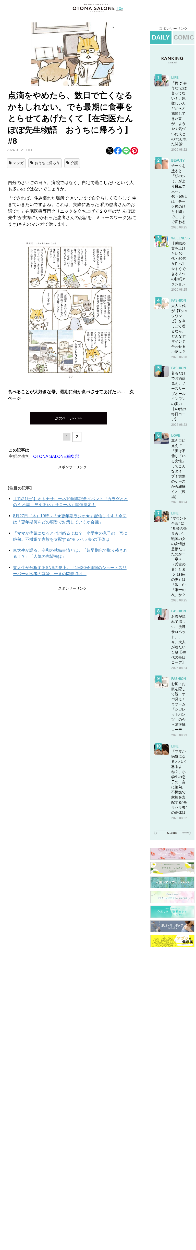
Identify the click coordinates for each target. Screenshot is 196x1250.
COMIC (184, 37)
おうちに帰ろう (47, 163)
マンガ (18, 163)
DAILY (161, 37)
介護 (74, 163)
